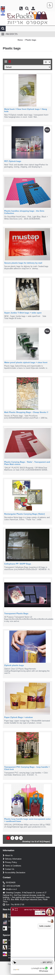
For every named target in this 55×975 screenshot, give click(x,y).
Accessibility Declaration (15, 873)
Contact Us (9, 869)
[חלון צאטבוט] (33, 940)
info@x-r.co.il (11, 889)
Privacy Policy (11, 862)
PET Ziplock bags (12, 161)
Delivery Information (13, 859)
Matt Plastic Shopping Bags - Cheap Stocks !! (26, 412)
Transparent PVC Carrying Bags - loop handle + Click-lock (27, 768)
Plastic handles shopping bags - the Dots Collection (24, 212)
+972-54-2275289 (13, 886)
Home (20, 40)
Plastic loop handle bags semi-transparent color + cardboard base (27, 820)
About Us (9, 856)
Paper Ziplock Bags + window (18, 717)
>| (21, 838)
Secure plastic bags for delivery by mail (23, 263)
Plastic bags (30, 40)
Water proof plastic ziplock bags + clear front (25, 362)
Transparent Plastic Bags (16, 613)
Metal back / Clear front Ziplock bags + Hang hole (25, 110)
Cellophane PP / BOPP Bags (17, 564)
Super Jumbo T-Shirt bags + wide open (23, 313)
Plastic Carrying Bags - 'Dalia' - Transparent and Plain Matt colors (27, 463)
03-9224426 (10, 883)
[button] (13, 909)
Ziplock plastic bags (14, 665)
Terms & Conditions (13, 866)
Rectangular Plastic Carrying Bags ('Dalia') (24, 514)
